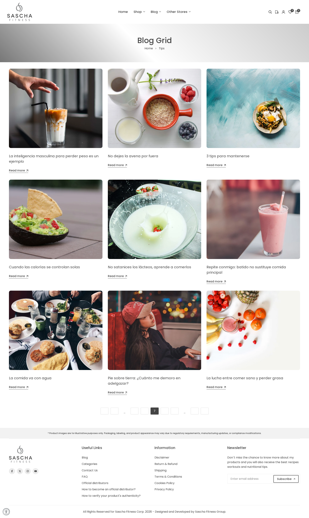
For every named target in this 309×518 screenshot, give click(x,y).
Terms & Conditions (168, 477)
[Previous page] (104, 411)
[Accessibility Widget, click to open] (6, 511)
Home (148, 48)
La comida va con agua (30, 378)
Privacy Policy (164, 489)
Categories (89, 464)
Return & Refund (165, 464)
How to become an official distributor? (109, 489)
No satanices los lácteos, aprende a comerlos (149, 267)
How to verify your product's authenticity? (111, 496)
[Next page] (205, 411)
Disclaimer (161, 457)
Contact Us (90, 470)
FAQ (85, 477)
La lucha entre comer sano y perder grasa (245, 378)
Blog (85, 457)
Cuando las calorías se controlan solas (44, 267)
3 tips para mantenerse (228, 156)
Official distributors (95, 483)
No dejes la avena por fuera (133, 156)
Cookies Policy (164, 483)
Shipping (160, 470)
